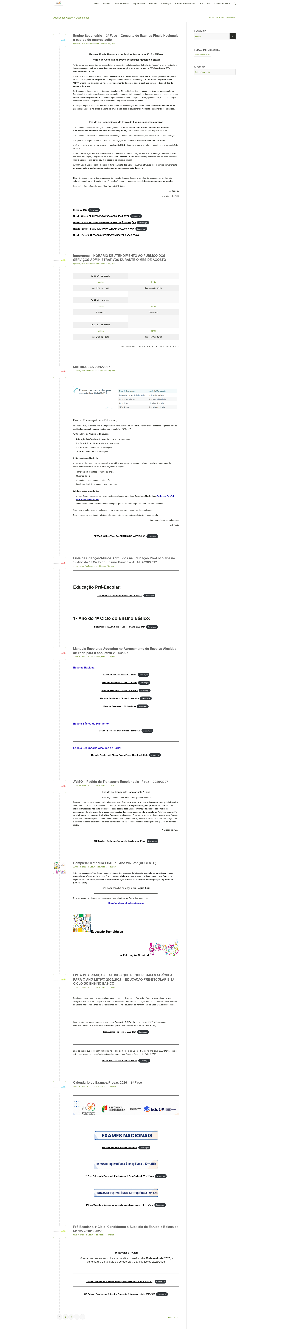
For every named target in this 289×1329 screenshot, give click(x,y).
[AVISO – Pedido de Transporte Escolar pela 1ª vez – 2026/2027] (59, 786)
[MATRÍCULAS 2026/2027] (59, 372)
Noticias (104, 43)
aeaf (113, 43)
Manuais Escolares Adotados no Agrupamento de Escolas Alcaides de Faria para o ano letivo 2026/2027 (124, 650)
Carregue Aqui (141, 888)
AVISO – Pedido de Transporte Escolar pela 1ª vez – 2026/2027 (120, 781)
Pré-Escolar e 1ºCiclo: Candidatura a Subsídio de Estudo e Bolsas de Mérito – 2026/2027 (125, 1228)
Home (221, 18)
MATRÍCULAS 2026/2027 (91, 366)
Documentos (94, 43)
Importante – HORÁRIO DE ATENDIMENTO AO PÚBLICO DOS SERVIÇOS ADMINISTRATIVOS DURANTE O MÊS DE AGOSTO (119, 257)
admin (113, 1086)
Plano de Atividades (202, 54)
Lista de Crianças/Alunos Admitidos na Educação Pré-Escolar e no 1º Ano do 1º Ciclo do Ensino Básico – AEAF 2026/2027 (124, 560)
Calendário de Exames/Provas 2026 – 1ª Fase (107, 1082)
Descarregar (94, 210)
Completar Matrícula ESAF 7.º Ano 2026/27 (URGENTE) (114, 863)
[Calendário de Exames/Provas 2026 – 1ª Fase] (59, 1087)
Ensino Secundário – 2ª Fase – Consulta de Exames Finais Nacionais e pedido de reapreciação (126, 37)
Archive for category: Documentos (71, 17)
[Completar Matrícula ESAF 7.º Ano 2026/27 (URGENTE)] (59, 868)
